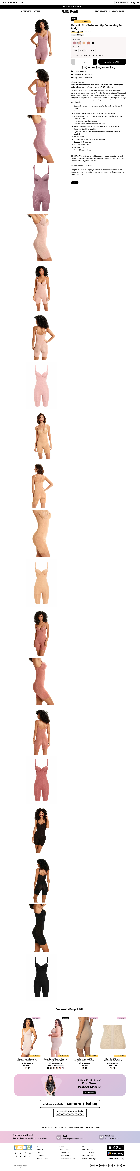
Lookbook (40, 1155)
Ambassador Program (67, 1159)
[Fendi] (51, 1068)
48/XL (93, 50)
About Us (40, 1149)
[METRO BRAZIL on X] (6, 3)
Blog (38, 1146)
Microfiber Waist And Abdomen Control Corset (113, 1060)
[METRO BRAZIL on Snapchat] (17, 3)
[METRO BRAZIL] (70, 11)
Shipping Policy (88, 1155)
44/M (81, 50)
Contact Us (41, 1152)
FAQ (83, 1146)
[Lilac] (63, 1068)
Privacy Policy (87, 1149)
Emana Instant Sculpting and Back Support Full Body (27, 1060)
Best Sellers (101, 11)
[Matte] (84, 43)
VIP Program (64, 1152)
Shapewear (26, 11)
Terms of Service (88, 1152)
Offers (37, 11)
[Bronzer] (88, 43)
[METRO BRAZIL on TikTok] (22, 3)
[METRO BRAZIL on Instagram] (20, 3)
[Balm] (79, 43)
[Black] (93, 43)
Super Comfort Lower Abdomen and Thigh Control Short (55, 1060)
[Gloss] (75, 43)
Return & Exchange (89, 1159)
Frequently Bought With (70, 1009)
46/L (86, 50)
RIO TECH (24, 1167)
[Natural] (25, 1068)
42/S (75, 50)
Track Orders (64, 1149)
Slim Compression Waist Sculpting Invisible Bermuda (84, 1060)
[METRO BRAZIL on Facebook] (8, 3)
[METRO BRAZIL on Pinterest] (14, 3)
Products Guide (116, 11)
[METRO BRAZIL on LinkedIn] (3, 3)
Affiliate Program (66, 1155)
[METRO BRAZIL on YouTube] (11, 3)
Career (62, 1146)
